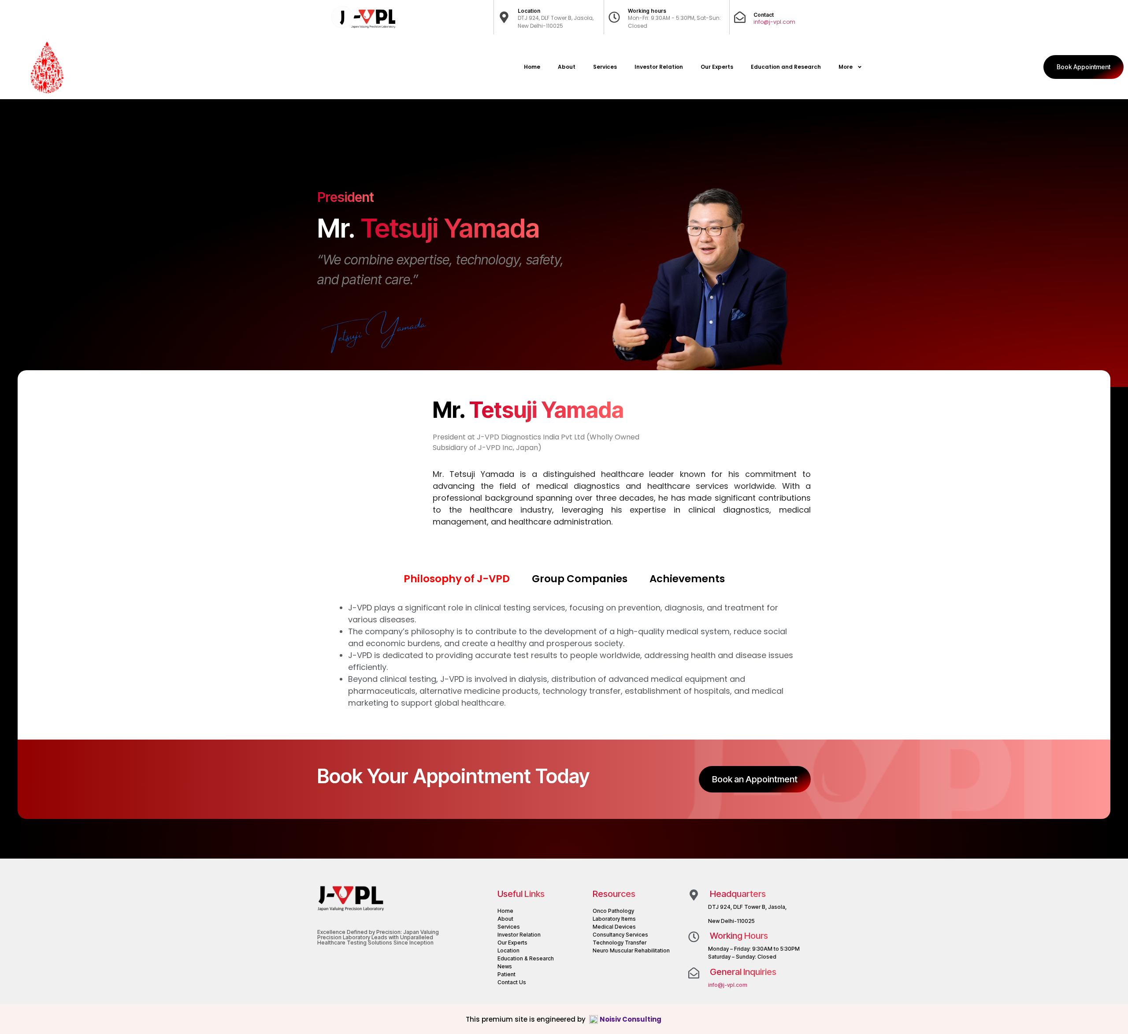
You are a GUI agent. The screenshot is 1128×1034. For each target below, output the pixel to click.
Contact (763, 14)
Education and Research (786, 67)
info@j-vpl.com (774, 22)
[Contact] (740, 17)
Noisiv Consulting (631, 1019)
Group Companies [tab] (579, 579)
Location (529, 10)
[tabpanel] (564, 655)
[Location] (504, 17)
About (566, 67)
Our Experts (717, 67)
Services (605, 67)
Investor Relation (658, 67)
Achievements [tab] (687, 579)
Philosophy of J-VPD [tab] (457, 579)
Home (532, 67)
